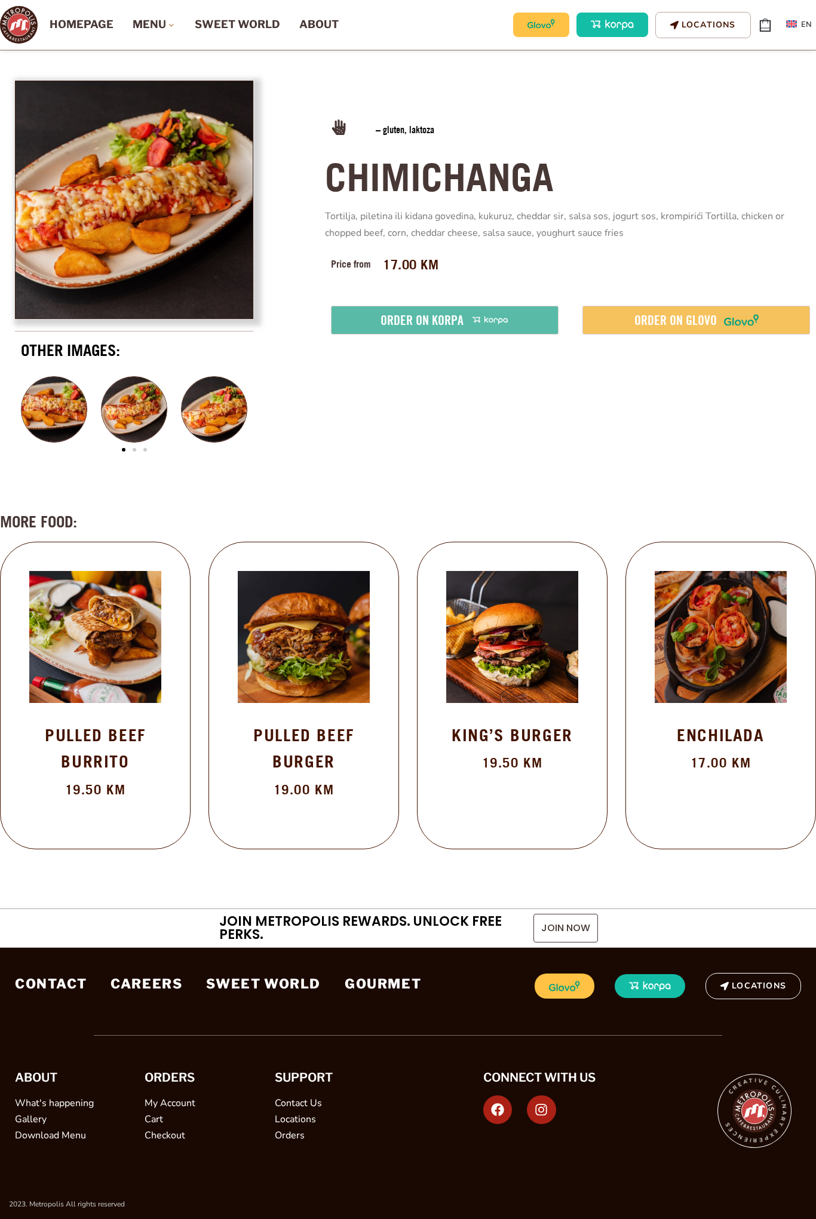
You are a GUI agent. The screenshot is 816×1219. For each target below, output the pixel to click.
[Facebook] (497, 1109)
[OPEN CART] (765, 25)
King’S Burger (512, 735)
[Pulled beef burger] (304, 637)
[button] (123, 450)
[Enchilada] (721, 637)
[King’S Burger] (512, 637)
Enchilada (720, 735)
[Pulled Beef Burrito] (95, 637)
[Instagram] (541, 1109)
